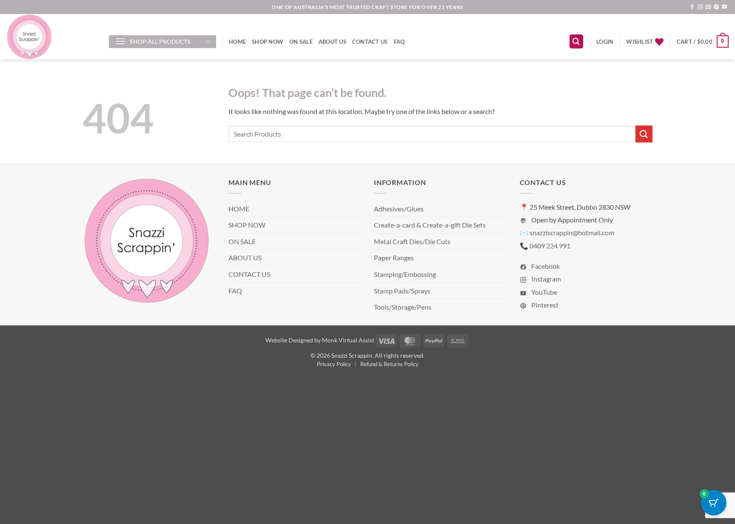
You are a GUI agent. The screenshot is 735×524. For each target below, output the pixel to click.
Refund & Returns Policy (389, 364)
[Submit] (643, 133)
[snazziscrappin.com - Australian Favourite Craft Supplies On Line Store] (51, 37)
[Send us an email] (708, 7)
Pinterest (544, 305)
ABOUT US (332, 41)
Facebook (545, 266)
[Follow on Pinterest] (716, 7)
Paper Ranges (394, 257)
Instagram (545, 279)
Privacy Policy (334, 364)
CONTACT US (370, 41)
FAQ (399, 41)
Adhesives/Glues (399, 209)
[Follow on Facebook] (692, 7)
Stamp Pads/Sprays (402, 291)
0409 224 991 (550, 246)
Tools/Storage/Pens (402, 307)
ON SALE (301, 41)
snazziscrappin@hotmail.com (572, 232)
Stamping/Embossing (405, 274)
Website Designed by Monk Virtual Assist (319, 340)
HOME (237, 41)
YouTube (543, 292)
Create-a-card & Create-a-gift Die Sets (430, 225)
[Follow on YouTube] (724, 7)
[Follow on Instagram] (700, 7)
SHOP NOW (267, 41)
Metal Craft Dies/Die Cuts (412, 241)
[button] (162, 41)
